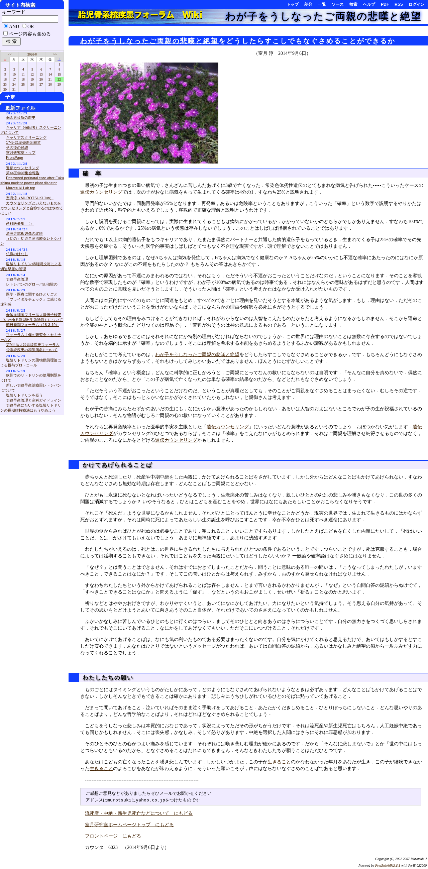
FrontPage (14, 157)
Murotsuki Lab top (20, 188)
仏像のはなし (17, 254)
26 (32, 84)
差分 (308, 4)
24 (14, 84)
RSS (399, 4)
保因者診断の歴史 (20, 117)
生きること (279, 761)
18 (23, 79)
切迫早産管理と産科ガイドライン (33, 400)
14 (50, 74)
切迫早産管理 (17, 279)
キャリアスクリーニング (26, 137)
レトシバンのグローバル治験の (32, 284)
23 (5, 84)
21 (50, 79)
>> (55, 54)
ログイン (417, 4)
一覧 (322, 4)
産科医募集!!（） (20, 223)
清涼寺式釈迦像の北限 (24, 233)
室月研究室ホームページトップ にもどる (129, 824)
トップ (293, 4)
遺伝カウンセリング (101, 192)
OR (30, 26)
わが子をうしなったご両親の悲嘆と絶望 (323, 16)
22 (59, 79)
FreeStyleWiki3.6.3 (387, 865)
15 (59, 74)
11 (23, 74)
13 (41, 74)
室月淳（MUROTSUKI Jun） (30, 198)
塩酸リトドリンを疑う (24, 395)
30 (5, 89)
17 (14, 79)
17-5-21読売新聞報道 (23, 142)
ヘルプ (369, 4)
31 (14, 89)
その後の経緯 (17, 147)
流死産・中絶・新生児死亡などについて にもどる (139, 813)
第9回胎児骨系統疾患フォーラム (33, 345)
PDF (385, 4)
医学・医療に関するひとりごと (32, 294)
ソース (338, 4)
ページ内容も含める (30, 33)
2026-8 (32, 54)
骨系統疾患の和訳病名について (32, 350)
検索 (353, 4)
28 (50, 84)
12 (32, 74)
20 (41, 79)
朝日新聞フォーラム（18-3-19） (32, 325)
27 (41, 84)
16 (5, 79)
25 (23, 84)
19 (32, 79)
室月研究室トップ (20, 152)
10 (14, 74)
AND (14, 26)
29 (59, 84)
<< (10, 54)
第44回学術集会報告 (22, 173)
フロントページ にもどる (113, 836)
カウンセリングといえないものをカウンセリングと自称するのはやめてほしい (31, 208)
